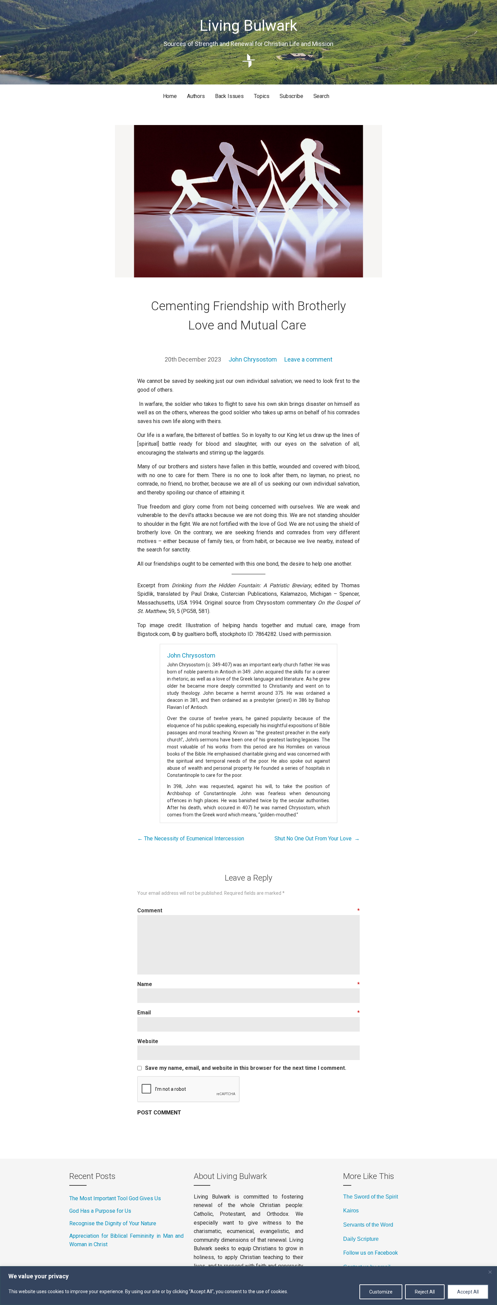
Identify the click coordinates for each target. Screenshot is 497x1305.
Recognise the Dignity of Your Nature (112, 1223)
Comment (248, 910)
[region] (248, 1285)
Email (248, 1012)
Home (170, 96)
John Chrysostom (253, 359)
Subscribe (291, 96)
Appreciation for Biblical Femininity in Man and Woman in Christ (126, 1240)
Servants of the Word (368, 1225)
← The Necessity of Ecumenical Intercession (191, 838)
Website (147, 1041)
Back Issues (229, 96)
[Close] (490, 1272)
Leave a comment (308, 359)
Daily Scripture (361, 1239)
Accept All (468, 1292)
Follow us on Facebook (370, 1253)
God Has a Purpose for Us (100, 1211)
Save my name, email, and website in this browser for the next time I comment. (245, 1068)
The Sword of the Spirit (370, 1197)
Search (321, 96)
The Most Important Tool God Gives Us (115, 1198)
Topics (261, 96)
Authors (196, 96)
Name (248, 984)
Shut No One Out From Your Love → (317, 838)
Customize (381, 1292)
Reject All (425, 1292)
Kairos (351, 1210)
